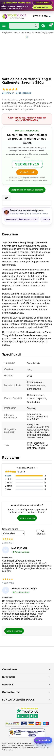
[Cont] (43, 26)
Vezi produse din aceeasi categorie (27, 190)
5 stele (8, 475)
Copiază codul (27, 172)
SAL (11, 750)
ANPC (4, 750)
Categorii (4, 26)
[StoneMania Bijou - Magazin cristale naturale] (14, 16)
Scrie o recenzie (23, 93)
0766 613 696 (40, 16)
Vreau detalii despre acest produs (21, 219)
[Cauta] (36, 26)
